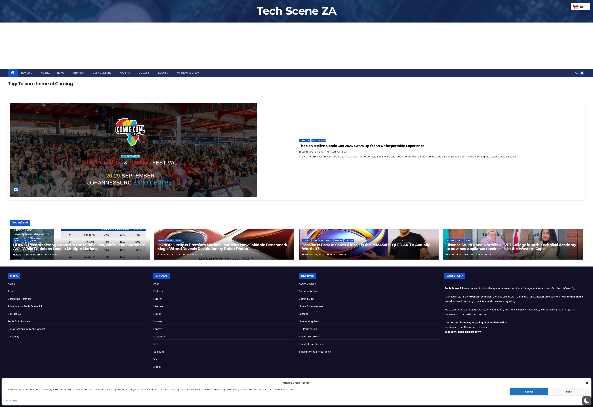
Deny (569, 391)
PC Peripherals (308, 329)
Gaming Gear (306, 298)
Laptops (303, 313)
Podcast (143, 72)
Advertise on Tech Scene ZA (25, 306)
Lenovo (157, 329)
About (11, 291)
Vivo (156, 359)
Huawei (157, 321)
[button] (586, 382)
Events (163, 72)
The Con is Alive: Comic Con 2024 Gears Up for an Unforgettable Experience (361, 146)
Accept (529, 391)
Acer (156, 283)
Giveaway (13, 336)
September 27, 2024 (313, 152)
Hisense (306, 241)
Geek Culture (102, 72)
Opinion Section (188, 72)
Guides (45, 72)
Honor (17, 241)
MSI (155, 344)
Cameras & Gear (308, 291)
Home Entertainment (322, 241)
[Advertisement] (296, 45)
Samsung (158, 351)
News (61, 72)
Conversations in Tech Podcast (26, 329)
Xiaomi (157, 366)
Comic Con (304, 140)
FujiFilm (157, 298)
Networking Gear (309, 321)
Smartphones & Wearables (315, 351)
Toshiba (349, 241)
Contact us (14, 313)
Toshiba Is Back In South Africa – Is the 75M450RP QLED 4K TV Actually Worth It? (366, 247)
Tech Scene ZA (296, 10)
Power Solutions (309, 336)
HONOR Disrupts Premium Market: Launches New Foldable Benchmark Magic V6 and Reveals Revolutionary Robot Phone (222, 247)
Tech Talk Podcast (19, 321)
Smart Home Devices (311, 344)
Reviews (27, 72)
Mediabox (159, 336)
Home (11, 283)
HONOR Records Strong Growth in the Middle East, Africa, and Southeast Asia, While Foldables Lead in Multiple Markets (79, 247)
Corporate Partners (19, 298)
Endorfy (158, 291)
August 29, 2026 (26, 254)
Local (26, 241)
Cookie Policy (11, 401)
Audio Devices (307, 283)
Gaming (125, 72)
